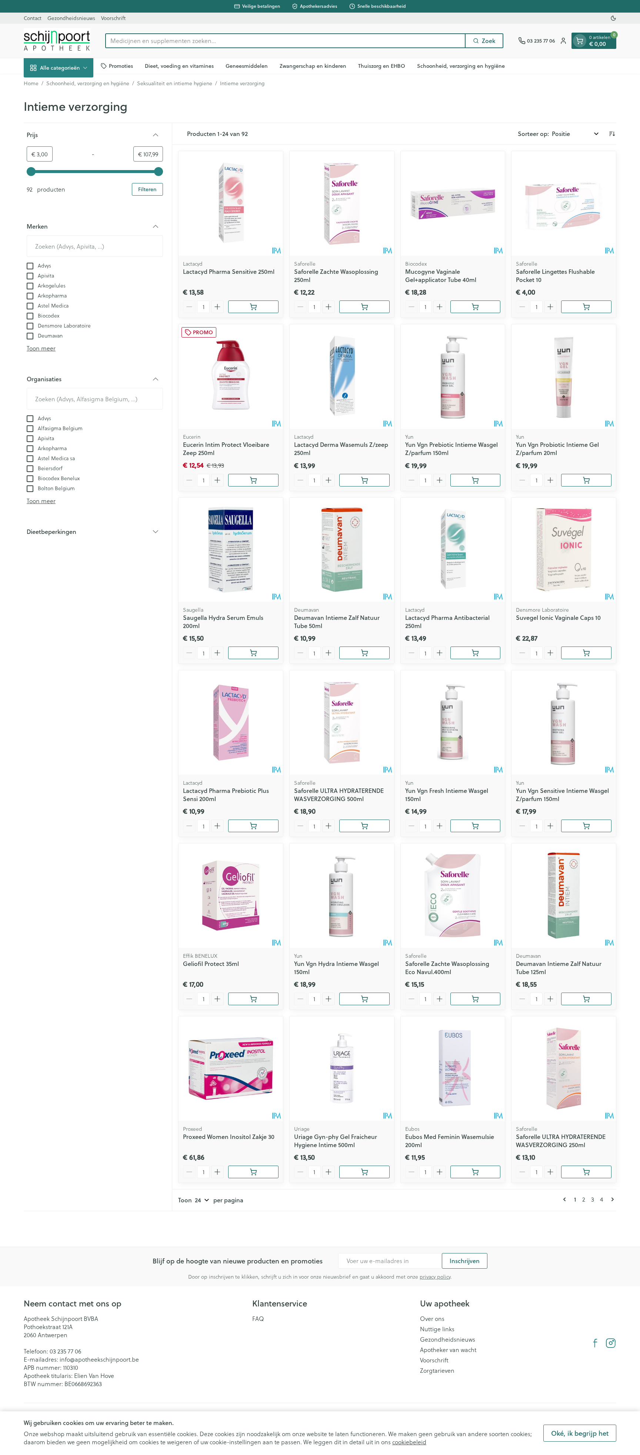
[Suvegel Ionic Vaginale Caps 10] (563, 550)
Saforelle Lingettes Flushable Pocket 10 (555, 275)
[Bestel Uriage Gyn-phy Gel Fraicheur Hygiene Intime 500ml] (364, 1172)
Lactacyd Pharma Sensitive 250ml (228, 271)
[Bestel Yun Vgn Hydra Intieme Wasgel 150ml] (364, 999)
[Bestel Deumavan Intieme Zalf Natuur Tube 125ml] (586, 999)
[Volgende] (611, 1199)
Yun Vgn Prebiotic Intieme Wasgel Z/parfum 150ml (451, 448)
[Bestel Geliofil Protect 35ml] (253, 999)
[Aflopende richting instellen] (611, 134)
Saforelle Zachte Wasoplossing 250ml (336, 275)
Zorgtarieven (437, 1370)
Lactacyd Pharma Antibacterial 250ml (447, 621)
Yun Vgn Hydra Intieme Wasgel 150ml (336, 967)
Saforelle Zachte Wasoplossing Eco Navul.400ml (447, 967)
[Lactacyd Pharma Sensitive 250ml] (231, 203)
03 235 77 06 (65, 1351)
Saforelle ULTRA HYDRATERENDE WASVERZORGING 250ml (561, 1140)
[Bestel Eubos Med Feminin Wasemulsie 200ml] (475, 1172)
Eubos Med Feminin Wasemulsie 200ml (449, 1140)
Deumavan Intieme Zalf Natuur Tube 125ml (558, 967)
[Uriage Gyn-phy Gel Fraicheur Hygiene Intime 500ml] (342, 1068)
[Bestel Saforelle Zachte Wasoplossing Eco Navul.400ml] (475, 999)
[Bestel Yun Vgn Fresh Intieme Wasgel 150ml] (475, 826)
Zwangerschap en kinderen (313, 65)
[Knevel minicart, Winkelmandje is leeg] (579, 40)
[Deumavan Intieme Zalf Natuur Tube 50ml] (342, 550)
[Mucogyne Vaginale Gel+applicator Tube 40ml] (453, 203)
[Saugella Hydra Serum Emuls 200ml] (231, 550)
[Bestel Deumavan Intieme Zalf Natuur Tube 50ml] (364, 653)
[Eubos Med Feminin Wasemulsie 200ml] (453, 1068)
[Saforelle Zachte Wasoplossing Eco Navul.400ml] (453, 895)
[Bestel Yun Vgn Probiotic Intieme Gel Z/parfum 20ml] (586, 480)
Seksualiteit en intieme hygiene (174, 83)
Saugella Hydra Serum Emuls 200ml (223, 621)
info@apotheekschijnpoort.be (99, 1359)
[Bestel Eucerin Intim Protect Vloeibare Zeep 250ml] (253, 480)
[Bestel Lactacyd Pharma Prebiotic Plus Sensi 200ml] (253, 826)
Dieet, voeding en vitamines (179, 65)
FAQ (258, 1319)
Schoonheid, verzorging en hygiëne (461, 65)
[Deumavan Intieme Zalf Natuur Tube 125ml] (563, 895)
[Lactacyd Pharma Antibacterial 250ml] (453, 550)
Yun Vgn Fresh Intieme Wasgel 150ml (446, 794)
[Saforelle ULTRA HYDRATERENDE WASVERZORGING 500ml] (342, 722)
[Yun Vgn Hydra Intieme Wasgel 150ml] (342, 895)
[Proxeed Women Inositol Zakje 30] (231, 1068)
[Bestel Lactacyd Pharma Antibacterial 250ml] (475, 653)
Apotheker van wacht (448, 1350)
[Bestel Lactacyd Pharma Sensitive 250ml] (253, 306)
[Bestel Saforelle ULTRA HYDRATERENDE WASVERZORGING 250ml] (586, 1172)
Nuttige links (437, 1329)
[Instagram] (610, 1343)
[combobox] (285, 40)
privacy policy (435, 1276)
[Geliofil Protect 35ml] (231, 895)
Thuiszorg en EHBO (381, 65)
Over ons (432, 1319)
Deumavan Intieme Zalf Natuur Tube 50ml (337, 621)
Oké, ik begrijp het (580, 1433)
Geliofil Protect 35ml (211, 963)
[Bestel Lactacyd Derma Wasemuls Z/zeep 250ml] (364, 480)
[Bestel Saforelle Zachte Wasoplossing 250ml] (364, 306)
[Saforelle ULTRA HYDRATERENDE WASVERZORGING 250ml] (563, 1068)
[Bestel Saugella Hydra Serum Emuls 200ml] (253, 653)
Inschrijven (465, 1260)
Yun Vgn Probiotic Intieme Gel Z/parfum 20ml (557, 448)
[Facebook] (595, 1343)
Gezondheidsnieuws (71, 18)
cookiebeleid (409, 1442)
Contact (32, 18)
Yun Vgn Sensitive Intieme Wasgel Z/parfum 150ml (562, 794)
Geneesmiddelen (247, 65)
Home (31, 83)
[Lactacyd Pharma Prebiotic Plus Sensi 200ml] (231, 722)
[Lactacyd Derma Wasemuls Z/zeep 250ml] (342, 376)
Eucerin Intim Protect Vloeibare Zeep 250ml (226, 448)
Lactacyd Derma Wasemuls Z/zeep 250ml (341, 448)
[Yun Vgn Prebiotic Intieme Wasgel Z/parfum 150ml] (453, 376)
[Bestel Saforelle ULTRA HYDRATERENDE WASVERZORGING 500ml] (364, 826)
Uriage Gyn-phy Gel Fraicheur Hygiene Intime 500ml (335, 1140)
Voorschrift (113, 18)
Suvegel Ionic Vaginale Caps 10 (558, 617)
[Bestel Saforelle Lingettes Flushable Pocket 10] (586, 306)
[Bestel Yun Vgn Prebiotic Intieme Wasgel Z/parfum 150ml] (475, 480)
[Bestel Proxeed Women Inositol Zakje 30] (253, 1172)
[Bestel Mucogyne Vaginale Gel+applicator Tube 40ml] (475, 306)
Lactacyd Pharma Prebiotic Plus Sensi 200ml (226, 794)
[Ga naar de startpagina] (57, 41)
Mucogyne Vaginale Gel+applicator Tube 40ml (440, 275)
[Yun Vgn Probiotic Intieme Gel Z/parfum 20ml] (563, 376)
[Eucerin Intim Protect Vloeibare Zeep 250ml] (231, 376)
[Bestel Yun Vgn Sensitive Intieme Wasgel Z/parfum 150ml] (586, 826)
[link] (566, 1199)
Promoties (121, 65)
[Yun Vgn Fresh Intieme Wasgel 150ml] (453, 722)
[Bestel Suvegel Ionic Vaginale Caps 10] (586, 653)
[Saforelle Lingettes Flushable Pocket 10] (563, 203)
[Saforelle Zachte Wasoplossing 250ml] (342, 203)
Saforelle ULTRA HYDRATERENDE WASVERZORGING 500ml (339, 794)
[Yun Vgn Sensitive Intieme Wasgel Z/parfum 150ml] (563, 722)
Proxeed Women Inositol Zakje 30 (228, 1136)
